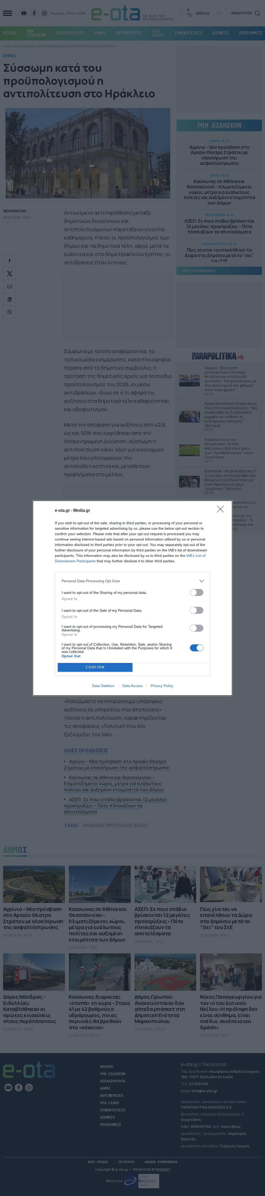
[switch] (196, 592)
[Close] (222, 511)
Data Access (132, 686)
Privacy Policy (162, 686)
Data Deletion (103, 686)
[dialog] (132, 598)
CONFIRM (95, 667)
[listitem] (132, 581)
